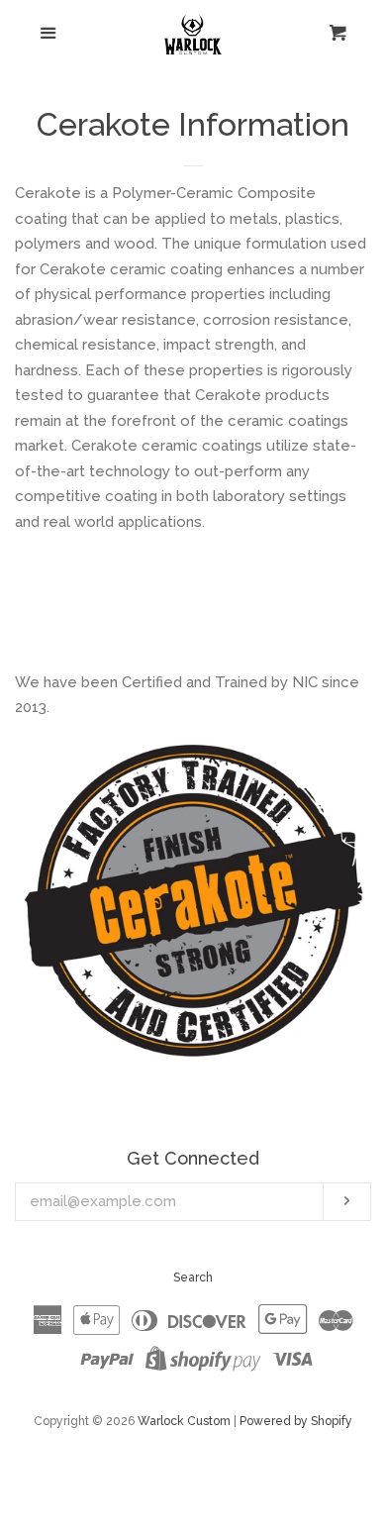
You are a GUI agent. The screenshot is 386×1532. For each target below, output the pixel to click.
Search (193, 1277)
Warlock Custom (184, 1421)
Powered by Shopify (296, 1421)
